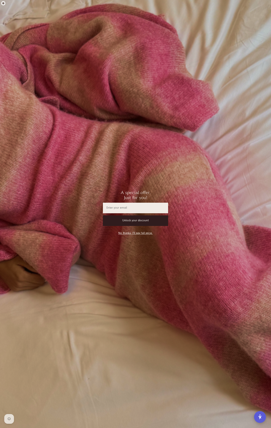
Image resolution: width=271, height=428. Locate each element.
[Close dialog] (3, 3)
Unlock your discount (135, 220)
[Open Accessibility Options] (260, 417)
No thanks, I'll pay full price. (135, 233)
